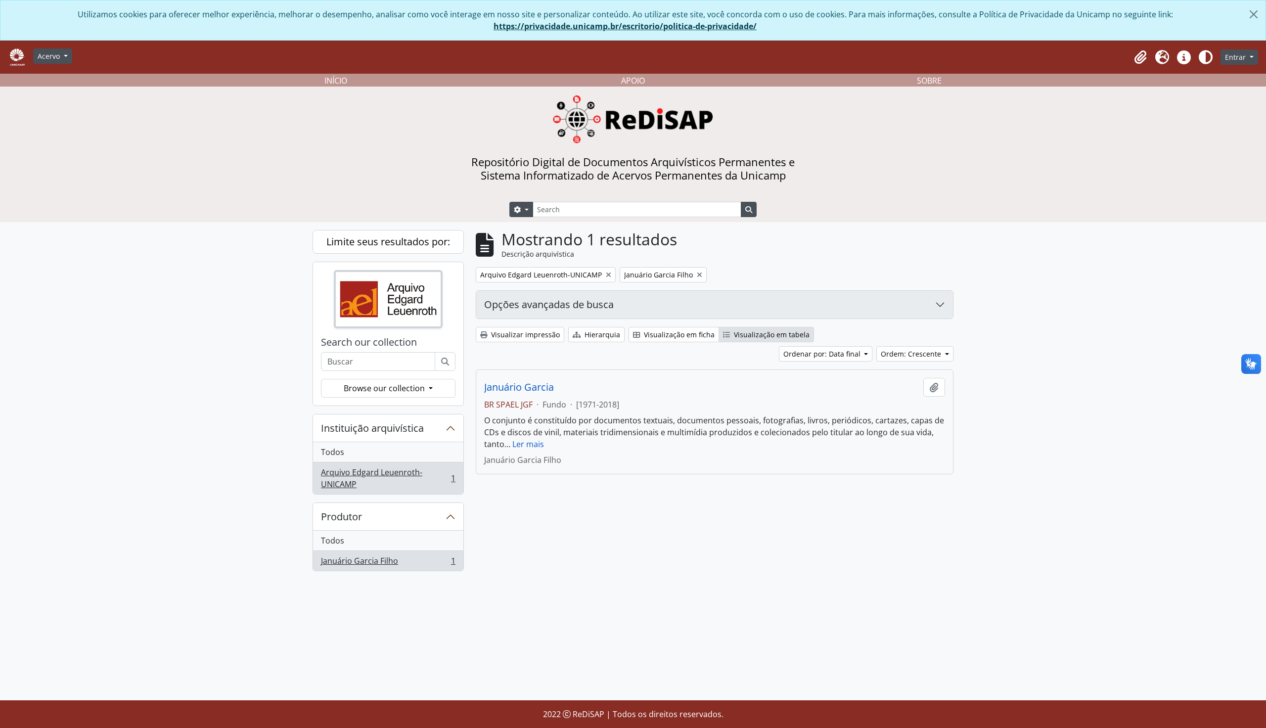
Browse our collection (385, 388)
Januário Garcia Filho (387, 563)
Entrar (1236, 57)
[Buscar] (445, 361)
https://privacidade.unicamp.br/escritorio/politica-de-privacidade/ (625, 26)
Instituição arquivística (372, 428)
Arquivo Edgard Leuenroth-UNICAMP (387, 478)
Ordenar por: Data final (822, 354)
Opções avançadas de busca (549, 304)
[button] (1140, 57)
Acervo (50, 56)
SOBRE (929, 80)
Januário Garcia (519, 387)
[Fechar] (1254, 14)
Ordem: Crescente (912, 354)
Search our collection (369, 342)
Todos (332, 452)
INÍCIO (335, 80)
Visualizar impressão (524, 334)
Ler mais (528, 444)
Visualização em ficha (678, 334)
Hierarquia (601, 334)
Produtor (341, 516)
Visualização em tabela (771, 334)
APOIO (633, 80)
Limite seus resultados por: (388, 241)
